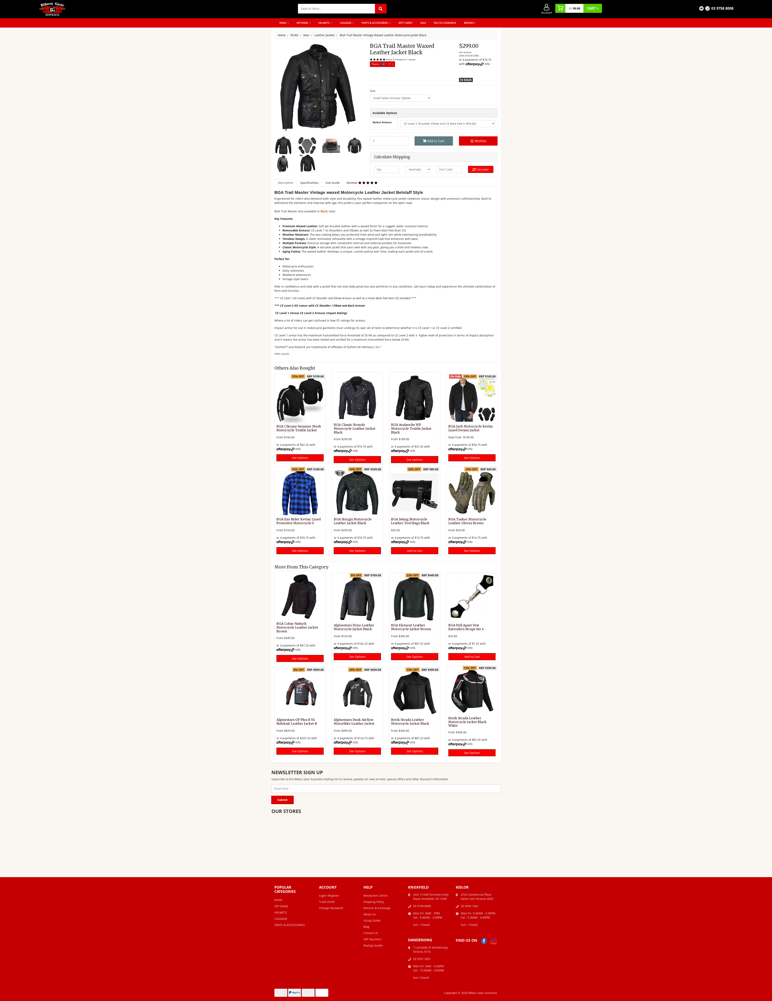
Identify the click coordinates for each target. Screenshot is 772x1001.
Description (285, 183)
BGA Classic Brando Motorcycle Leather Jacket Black (354, 428)
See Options (300, 458)
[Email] (701, 8)
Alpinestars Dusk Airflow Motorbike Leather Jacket (354, 722)
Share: (376, 64)
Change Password (331, 908)
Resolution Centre (375, 895)
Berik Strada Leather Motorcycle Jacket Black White (467, 722)
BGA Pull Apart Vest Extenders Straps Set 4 (466, 627)
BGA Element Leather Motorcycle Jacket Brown (411, 627)
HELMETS (324, 23)
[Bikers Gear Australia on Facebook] (484, 940)
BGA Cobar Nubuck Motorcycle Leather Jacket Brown (297, 627)
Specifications (309, 183)
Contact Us (370, 933)
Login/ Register (329, 895)
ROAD (283, 23)
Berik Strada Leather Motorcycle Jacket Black (410, 722)
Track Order (327, 902)
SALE (423, 23)
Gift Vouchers (372, 939)
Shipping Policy (373, 902)
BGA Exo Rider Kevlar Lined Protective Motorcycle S (298, 521)
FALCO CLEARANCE (445, 23)
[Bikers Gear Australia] (52, 9)
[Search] (381, 8)
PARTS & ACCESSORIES (375, 23)
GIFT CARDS (405, 23)
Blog (366, 927)
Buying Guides (373, 945)
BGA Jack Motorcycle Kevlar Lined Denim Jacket (470, 428)
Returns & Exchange (377, 908)
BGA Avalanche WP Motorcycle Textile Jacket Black (411, 428)
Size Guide (332, 183)
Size (372, 91)
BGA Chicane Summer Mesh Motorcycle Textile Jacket (298, 428)
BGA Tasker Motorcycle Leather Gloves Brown (467, 521)
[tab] (285, 183)
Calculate (482, 169)
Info (487, 64)
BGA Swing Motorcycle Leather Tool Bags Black (410, 521)
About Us (369, 914)
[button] (478, 141)
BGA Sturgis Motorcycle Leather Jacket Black (353, 521)
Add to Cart (435, 141)
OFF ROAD (303, 23)
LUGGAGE (346, 23)
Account (546, 12)
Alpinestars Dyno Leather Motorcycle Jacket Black (354, 627)
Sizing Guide (371, 920)
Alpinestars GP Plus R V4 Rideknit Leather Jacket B (296, 722)
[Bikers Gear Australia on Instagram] (494, 940)
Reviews (352, 183)
